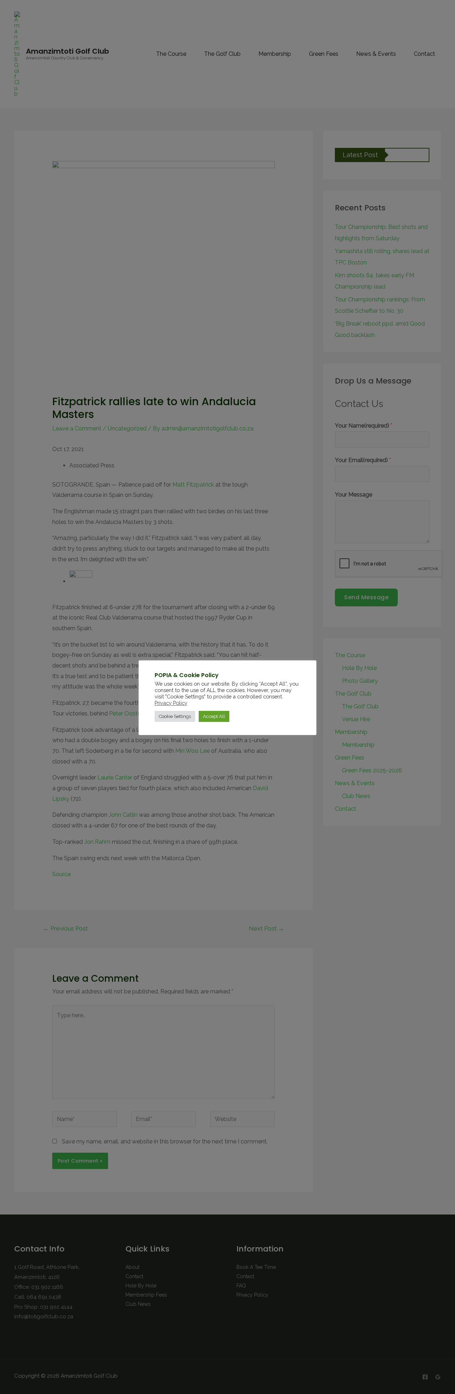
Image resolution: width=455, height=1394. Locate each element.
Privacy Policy (171, 703)
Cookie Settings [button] (175, 716)
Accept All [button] (214, 716)
